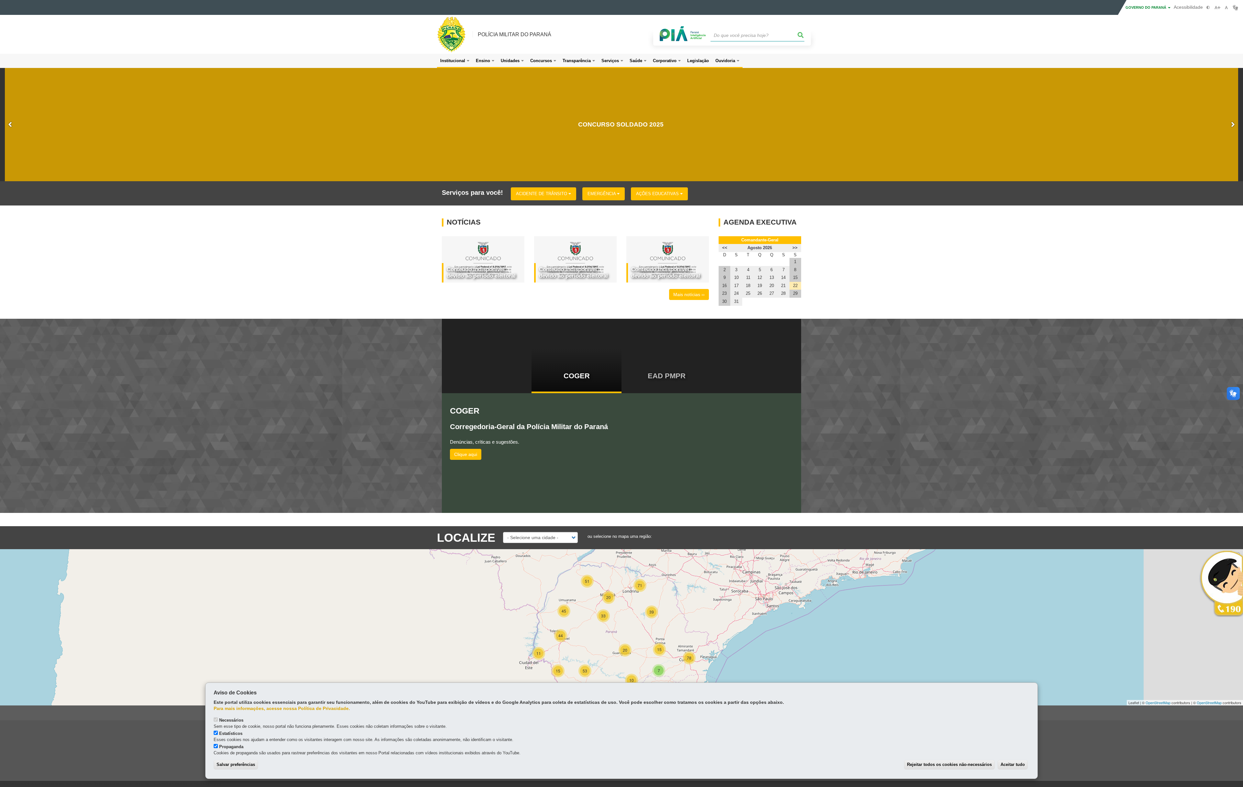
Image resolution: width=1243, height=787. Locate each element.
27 (771, 293)
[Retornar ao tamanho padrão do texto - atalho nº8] (1226, 7)
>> (795, 247)
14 (783, 277)
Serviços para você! (472, 192)
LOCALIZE (466, 537)
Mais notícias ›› (689, 294)
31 (736, 301)
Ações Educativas (658, 193)
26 (759, 293)
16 (724, 285)
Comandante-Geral (759, 240)
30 (724, 301)
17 (736, 285)
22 (795, 285)
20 (771, 285)
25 (748, 293)
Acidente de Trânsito (542, 193)
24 (736, 293)
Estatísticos (230, 733)
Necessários (231, 720)
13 (771, 277)
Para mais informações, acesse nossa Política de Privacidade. (282, 708)
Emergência (602, 193)
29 (795, 293)
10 (736, 277)
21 (783, 285)
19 (759, 285)
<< (724, 247)
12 (759, 277)
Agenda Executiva (760, 222)
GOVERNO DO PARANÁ (1146, 7)
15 (795, 277)
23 (724, 293)
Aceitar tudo (1013, 764)
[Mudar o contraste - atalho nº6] (1208, 7)
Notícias (464, 222)
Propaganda (231, 746)
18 (748, 285)
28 (783, 293)
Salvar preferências (236, 764)
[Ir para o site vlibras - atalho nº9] (1235, 7)
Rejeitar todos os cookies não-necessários (949, 764)
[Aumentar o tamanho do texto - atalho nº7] (1217, 7)
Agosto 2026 (759, 247)
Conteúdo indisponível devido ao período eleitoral (481, 272)
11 (748, 277)
